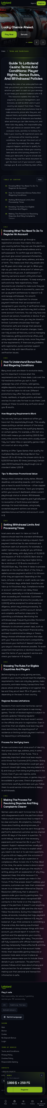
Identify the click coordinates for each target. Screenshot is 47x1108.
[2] (30, 42)
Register (41, 3)
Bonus (4, 1031)
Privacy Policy (7, 1055)
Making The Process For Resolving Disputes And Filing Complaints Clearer (23, 216)
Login (4, 1041)
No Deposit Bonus (9, 1038)
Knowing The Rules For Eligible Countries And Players (21, 208)
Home (3, 51)
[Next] (42, 42)
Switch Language (14, 1017)
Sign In (33, 3)
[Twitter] (4, 1080)
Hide (39, 180)
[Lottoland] (6, 3)
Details (24, 34)
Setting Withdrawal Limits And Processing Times (21, 201)
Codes (4, 1034)
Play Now (9, 34)
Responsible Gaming (10, 1062)
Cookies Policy (7, 1058)
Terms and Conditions (10, 1051)
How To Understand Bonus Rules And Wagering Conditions (24, 194)
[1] (26, 42)
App (3, 1027)
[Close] (41, 1075)
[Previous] (36, 42)
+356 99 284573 (8, 1072)
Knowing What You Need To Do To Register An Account (23, 187)
